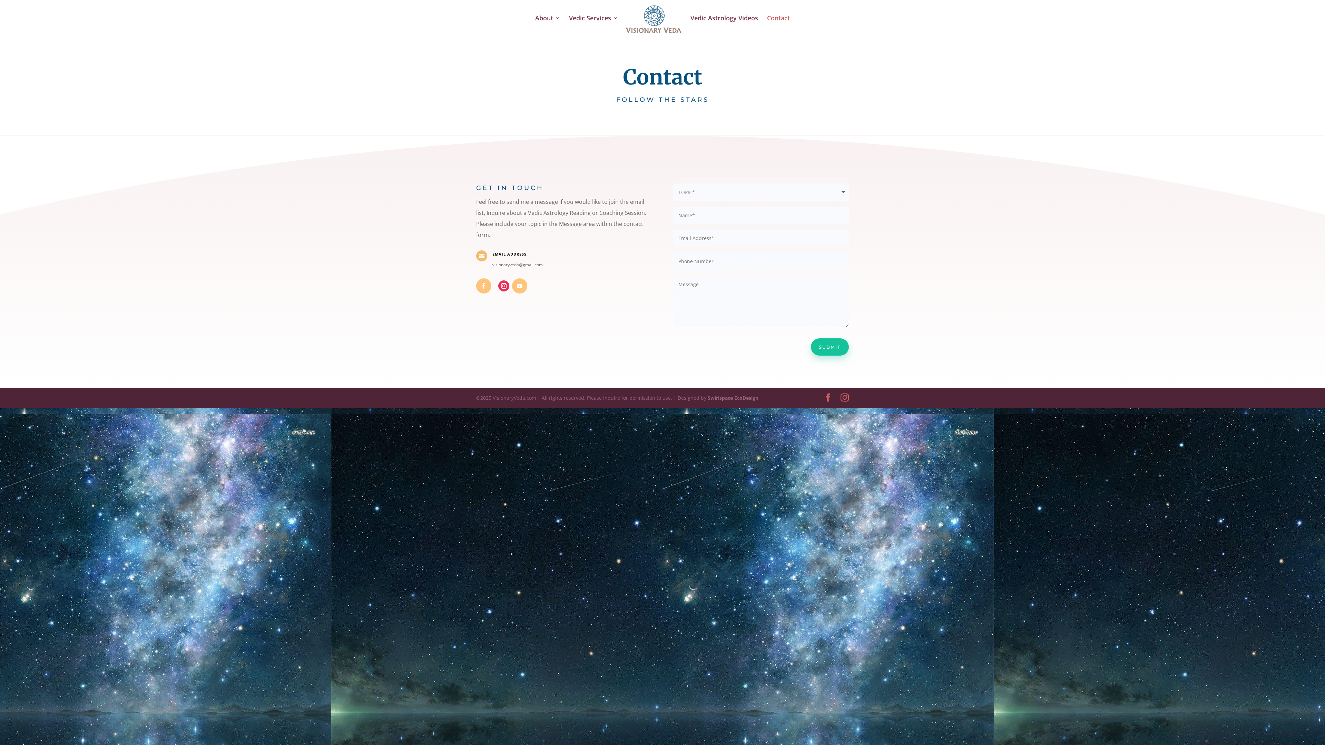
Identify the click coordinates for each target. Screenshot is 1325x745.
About (544, 19)
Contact (778, 19)
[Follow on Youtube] (519, 286)
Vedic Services (590, 19)
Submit (830, 347)
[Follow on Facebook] (483, 286)
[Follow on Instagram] (503, 285)
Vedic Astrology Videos (724, 19)
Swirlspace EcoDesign (733, 398)
